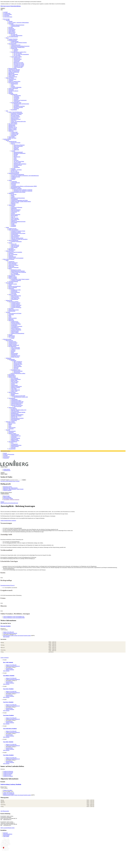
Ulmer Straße (14, 388)
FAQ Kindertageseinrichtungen (17, 174)
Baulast (12, 352)
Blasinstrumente (17, 156)
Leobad (10, 285)
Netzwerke (13, 447)
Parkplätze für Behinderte (16, 241)
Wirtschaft (8, 429)
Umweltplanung (11, 398)
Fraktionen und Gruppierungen (20, 100)
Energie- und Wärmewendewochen (18, 121)
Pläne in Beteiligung (18, 361)
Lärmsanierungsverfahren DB (17, 401)
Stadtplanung (8, 358)
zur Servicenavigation (7, 16)
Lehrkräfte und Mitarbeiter (19, 145)
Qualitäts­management (15, 176)
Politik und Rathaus (10, 77)
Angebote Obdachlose (13, 39)
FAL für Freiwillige (18, 53)
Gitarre (15, 157)
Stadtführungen (11, 335)
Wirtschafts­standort (15, 434)
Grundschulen (14, 181)
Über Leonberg (11, 336)
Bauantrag (13, 351)
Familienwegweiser (12, 228)
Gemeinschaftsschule (15, 182)
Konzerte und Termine (15, 142)
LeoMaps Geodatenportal (13, 72)
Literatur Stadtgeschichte (13, 309)
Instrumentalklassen (18, 165)
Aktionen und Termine (15, 44)
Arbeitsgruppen (17, 57)
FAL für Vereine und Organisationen (21, 54)
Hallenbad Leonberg (12, 283)
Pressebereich (11, 28)
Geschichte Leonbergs (15, 302)
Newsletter (10, 27)
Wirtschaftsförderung (12, 441)
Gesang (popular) (17, 162)
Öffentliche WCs (11, 126)
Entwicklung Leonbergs (13, 301)
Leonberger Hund (14, 133)
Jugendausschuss (14, 234)
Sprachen (13, 213)
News (12, 442)
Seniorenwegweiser (15, 245)
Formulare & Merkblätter (16, 87)
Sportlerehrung (14, 291)
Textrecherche (16, 101)
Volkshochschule (11, 205)
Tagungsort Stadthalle (15, 438)
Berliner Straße (14, 380)
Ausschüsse (16, 99)
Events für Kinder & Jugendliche (15, 252)
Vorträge (13, 206)
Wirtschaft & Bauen (7, 339)
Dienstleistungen (14, 83)
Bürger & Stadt (6, 19)
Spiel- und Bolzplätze (15, 235)
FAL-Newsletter (17, 55)
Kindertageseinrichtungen (13, 173)
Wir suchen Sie (14, 34)
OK (1, 9)
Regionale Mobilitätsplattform (17, 414)
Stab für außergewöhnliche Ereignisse (19, 42)
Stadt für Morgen (11, 32)
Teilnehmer (16, 49)
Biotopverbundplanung (16, 379)
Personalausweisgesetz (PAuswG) (8, 585)
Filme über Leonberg (12, 123)
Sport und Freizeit (9, 282)
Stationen (16, 50)
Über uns (13, 143)
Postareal (13, 384)
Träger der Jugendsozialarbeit (17, 238)
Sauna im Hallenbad (12, 287)
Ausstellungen (11, 261)
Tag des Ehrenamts (12, 263)
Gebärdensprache (6, 470)
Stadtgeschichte (9, 300)
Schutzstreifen (14, 420)
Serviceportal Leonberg (13, 82)
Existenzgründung (15, 446)
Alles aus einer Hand (15, 347)
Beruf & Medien (14, 215)
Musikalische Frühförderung (19, 153)
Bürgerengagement (12, 43)
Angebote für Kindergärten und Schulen (19, 200)
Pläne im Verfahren (18, 362)
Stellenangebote (11, 33)
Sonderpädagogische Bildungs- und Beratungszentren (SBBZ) (24, 186)
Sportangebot (11, 288)
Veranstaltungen (14, 199)
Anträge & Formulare (15, 348)
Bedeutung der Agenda (18, 62)
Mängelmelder (11, 73)
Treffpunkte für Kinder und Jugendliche (19, 239)
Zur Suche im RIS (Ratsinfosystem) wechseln (10, 481)
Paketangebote (17, 167)
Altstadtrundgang (14, 321)
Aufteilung (13, 349)
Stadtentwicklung (12, 376)
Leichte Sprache (6, 469)
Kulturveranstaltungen (13, 262)
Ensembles (16, 166)
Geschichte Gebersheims (16, 305)
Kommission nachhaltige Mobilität (18, 412)
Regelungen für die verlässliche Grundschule (23, 189)
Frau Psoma (8, 715)
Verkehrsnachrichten (15, 26)
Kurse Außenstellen (15, 219)
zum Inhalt (5, 12)
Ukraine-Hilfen (11, 75)
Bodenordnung (11, 374)
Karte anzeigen (6, 636)
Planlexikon (16, 367)
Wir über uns (13, 194)
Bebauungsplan (17, 372)
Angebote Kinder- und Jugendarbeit (15, 258)
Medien (12, 195)
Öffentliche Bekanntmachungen (17, 24)
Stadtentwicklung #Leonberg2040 (18, 395)
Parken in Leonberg (12, 128)
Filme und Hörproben (18, 146)
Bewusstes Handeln (15, 115)
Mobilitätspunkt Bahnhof (16, 415)
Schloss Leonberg (14, 332)
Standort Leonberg (12, 433)
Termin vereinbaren (12, 520)
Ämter (12, 84)
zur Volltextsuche (6, 13)
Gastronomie (11, 314)
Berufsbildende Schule (15, 187)
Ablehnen (3, 8)
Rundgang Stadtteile (15, 322)
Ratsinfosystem (14, 94)
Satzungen (13, 168)
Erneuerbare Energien (15, 116)
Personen (13, 86)
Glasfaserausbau (11, 125)
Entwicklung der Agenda (19, 63)
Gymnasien (13, 185)
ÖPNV (9, 425)
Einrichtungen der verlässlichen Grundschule (23, 190)
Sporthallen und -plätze (16, 289)
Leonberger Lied (14, 134)
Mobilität (13, 394)
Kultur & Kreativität (15, 210)
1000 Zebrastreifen (15, 411)
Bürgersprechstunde (12, 68)
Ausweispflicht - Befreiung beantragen (11, 499)
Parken (9, 426)
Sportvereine (13, 293)
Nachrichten (10, 23)
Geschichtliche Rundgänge (16, 326)
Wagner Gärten (14, 391)
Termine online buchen (13, 88)
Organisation (11, 89)
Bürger (7, 37)
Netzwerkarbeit (14, 247)
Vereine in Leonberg (12, 294)
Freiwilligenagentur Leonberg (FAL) (18, 52)
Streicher (15, 155)
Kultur (7, 260)
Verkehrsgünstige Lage (16, 435)
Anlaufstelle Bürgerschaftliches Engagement (20, 46)
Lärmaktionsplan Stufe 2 (16, 400)
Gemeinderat (16, 96)
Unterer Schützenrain (15, 389)
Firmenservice (14, 220)
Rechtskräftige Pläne (18, 364)
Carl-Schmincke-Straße (16, 323)
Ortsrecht (10, 92)
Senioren (10, 242)
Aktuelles (8, 20)
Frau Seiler (8, 741)
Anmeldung (13, 178)
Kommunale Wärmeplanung (17, 113)
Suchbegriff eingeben (5, 479)
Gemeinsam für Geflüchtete (14, 69)
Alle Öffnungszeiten (5, 811)
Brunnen (10, 424)
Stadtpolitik (10, 93)
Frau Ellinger (8, 675)
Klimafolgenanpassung (16, 119)
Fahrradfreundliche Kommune (17, 418)
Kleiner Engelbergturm (16, 328)
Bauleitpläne (13, 360)
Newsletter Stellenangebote (16, 35)
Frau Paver (8, 702)
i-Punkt (9, 316)
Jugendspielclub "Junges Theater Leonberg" (20, 279)
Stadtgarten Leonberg (15, 387)
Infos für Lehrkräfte (15, 172)
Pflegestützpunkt (11, 249)
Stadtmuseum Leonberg (16, 269)
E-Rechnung (11, 432)
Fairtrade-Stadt (14, 48)
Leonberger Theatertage (16, 280)
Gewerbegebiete (14, 444)
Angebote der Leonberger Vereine (18, 230)
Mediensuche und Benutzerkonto (18, 198)
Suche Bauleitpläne (18, 366)
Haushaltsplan (14, 109)
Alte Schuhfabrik (14, 378)
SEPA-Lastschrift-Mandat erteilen (8, 827)
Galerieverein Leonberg (13, 265)
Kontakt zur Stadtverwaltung (14, 81)
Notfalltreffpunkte (14, 41)
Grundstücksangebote (12, 342)
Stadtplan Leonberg (12, 129)
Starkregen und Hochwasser (17, 405)
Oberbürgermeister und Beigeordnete (21, 103)
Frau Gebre (8, 688)
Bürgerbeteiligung (12, 375)
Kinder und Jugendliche (13, 229)
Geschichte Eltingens (15, 303)
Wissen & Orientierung (16, 209)
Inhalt (2, 503)
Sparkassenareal (14, 385)
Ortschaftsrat (16, 108)
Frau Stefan (8, 755)
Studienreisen (14, 208)
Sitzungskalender (17, 95)
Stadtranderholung (12, 256)
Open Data (16, 368)
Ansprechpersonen (12, 79)
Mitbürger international (13, 74)
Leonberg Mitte (14, 382)
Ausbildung (10, 80)
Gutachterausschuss (12, 344)
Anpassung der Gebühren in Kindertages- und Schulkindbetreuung (25, 175)
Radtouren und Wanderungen (14, 286)
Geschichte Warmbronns (16, 307)
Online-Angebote (14, 218)
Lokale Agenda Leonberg (16, 56)
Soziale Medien (11, 30)
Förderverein (16, 147)
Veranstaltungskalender (13, 36)
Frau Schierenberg (10, 728)
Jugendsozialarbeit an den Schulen (18, 192)
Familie (7, 227)
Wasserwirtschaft (11, 427)
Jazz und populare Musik (19, 161)
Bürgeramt (6, 626)
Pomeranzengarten (15, 331)
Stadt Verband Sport (15, 298)
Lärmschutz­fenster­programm (17, 402)
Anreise (12, 338)
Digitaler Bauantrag (15, 356)
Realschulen (13, 183)
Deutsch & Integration (15, 214)
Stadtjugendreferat (15, 236)
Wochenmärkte (11, 136)
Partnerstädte (13, 135)
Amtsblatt (10, 21)
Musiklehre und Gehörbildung (20, 163)
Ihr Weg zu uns (14, 170)
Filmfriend (13, 203)
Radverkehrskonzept (15, 419)
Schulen (10, 180)
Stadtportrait (10, 130)
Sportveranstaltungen (15, 292)
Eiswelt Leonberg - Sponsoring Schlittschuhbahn (18, 22)
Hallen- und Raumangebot (13, 70)
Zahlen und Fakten (12, 137)
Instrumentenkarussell (18, 152)
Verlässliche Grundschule (16, 188)
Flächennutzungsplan (18, 371)
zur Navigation (6, 15)
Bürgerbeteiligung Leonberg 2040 (21, 396)
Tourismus (8, 312)
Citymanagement (11, 448)
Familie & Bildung (7, 139)
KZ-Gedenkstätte (14, 273)
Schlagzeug (16, 160)
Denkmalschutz (14, 354)
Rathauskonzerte (11, 275)
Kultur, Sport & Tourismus (8, 259)
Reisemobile (11, 319)
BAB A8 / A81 (14, 417)
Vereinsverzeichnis (15, 296)
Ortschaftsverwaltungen (13, 90)
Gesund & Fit (14, 212)
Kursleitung (13, 226)
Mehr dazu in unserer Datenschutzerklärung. (11, 6)
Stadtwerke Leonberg (10, 421)
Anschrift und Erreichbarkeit (9, 503)
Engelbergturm (14, 325)
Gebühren (13, 179)
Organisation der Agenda (19, 64)
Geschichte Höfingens (15, 306)
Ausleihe (13, 196)
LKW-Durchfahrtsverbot (16, 404)
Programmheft (14, 222)
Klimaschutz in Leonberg (16, 114)
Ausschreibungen (12, 431)
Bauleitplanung (11, 359)
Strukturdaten (14, 437)
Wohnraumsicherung (12, 76)
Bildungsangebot (14, 439)
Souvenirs (10, 334)
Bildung (7, 140)
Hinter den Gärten (15, 381)
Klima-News (13, 120)
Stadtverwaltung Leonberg (11, 784)
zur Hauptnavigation (7, 14)
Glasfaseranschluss (12, 341)
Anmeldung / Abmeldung (16, 169)
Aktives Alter (14, 243)
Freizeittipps (10, 253)
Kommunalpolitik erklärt (16, 102)
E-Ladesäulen (14, 408)
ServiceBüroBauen (12, 346)
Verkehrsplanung (11, 407)
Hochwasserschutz (17, 406)
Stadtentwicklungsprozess (16, 386)
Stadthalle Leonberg (12, 276)
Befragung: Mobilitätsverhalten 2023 (18, 409)
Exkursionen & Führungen (16, 207)
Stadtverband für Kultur (16, 295)
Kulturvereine (11, 266)
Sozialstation (11, 248)
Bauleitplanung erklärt (15, 369)
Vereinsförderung (14, 299)
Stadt (7, 110)
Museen (10, 268)
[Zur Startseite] (28, 465)
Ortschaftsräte (16, 97)
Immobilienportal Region (16, 445)
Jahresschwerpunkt (18, 59)
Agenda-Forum (17, 60)
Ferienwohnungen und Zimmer (14, 313)
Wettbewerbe (16, 149)
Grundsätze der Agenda (18, 66)
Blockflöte (16, 154)
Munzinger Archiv (15, 202)
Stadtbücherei (11, 193)
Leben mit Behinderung (13, 240)
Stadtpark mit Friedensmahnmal (17, 333)
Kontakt (12, 223)
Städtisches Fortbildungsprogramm (18, 221)
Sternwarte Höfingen (15, 274)
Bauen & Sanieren (15, 117)
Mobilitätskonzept (14, 413)
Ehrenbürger (11, 308)
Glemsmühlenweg (15, 327)
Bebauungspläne (14, 353)
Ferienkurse (10, 255)
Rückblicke (16, 148)
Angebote (13, 150)
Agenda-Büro (16, 61)
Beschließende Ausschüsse (19, 106)
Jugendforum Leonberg (16, 232)
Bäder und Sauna (12, 422)
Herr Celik (8, 662)
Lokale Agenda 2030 (18, 67)
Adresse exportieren (10, 669)
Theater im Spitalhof (12, 278)
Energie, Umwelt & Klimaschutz (15, 112)
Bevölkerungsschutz (12, 40)
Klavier (15, 159)
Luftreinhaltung (14, 399)
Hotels (9, 315)
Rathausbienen (14, 122)
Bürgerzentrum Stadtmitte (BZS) (18, 47)
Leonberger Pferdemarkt (13, 267)
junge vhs (13, 216)
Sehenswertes (11, 320)
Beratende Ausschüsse (18, 107)
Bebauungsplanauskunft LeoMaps (18, 373)
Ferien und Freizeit (10, 250)
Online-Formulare (4, 520)
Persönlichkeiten (11, 311)
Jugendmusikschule (12, 141)
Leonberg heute (14, 132)
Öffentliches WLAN (12, 127)
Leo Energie (11, 428)
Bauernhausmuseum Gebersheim (18, 271)
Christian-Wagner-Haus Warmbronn (18, 272)
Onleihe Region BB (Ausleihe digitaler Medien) (21, 201)
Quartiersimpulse (11, 29)
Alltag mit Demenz (15, 246)
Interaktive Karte (17, 365)
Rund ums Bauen (9, 340)
